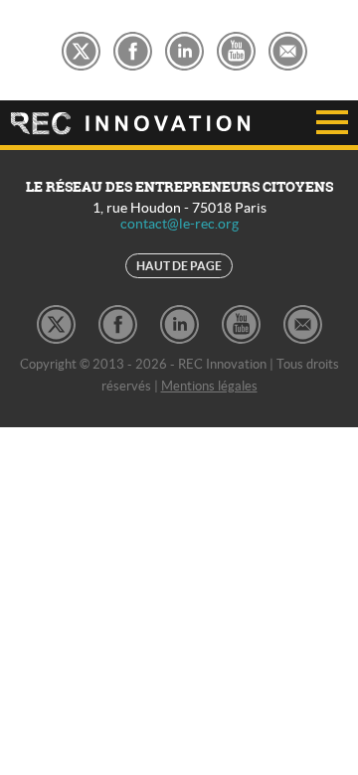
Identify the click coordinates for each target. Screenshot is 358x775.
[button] (304, 123)
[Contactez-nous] (287, 48)
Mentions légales (209, 386)
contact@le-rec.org (179, 224)
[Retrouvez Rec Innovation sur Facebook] (132, 48)
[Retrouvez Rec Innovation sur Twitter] (81, 48)
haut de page (179, 265)
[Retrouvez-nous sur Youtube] (236, 48)
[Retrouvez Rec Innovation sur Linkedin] (184, 48)
